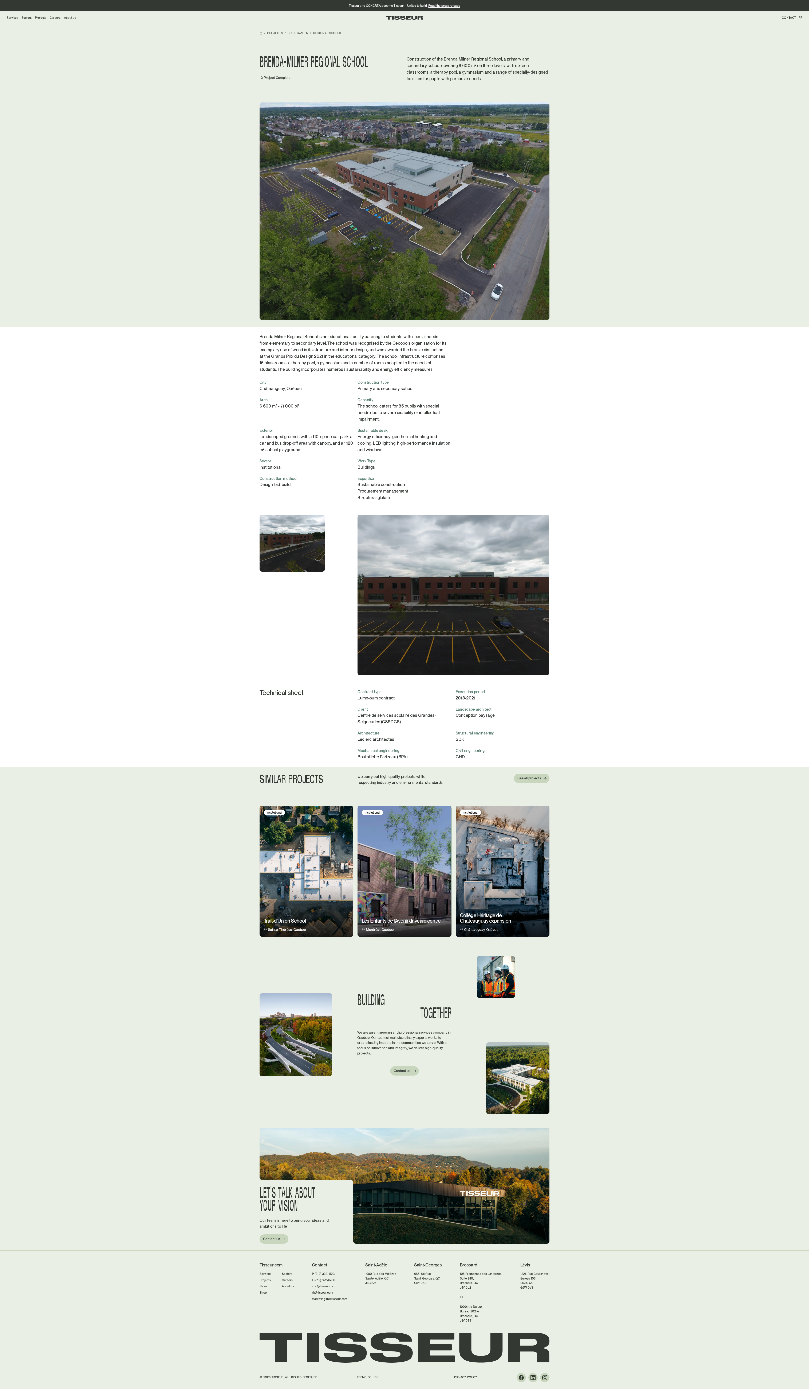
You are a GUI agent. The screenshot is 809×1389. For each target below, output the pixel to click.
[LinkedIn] (533, 1377)
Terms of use (367, 1377)
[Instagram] (544, 1377)
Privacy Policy (465, 1377)
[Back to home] (404, 17)
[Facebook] (521, 1377)
